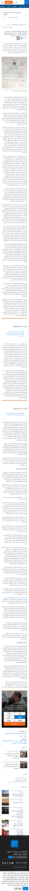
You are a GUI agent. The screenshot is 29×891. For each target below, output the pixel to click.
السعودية (15, 6)
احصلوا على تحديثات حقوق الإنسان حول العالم (17, 852)
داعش (21, 736)
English (6, 27)
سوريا (8, 6)
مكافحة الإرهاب (22, 743)
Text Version (16, 867)
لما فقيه (22, 113)
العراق (20, 6)
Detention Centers (8, 741)
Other (9, 720)
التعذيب (14, 743)
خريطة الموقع (24, 867)
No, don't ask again (13, 17)
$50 (20, 714)
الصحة (16, 741)
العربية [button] (15, 2)
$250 (20, 717)
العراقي (15, 45)
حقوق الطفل (23, 741)
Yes (4, 17)
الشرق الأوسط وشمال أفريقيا (18, 733)
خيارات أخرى (17, 888)
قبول (25, 888)
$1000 (20, 720)
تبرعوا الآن (8, 2)
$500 (9, 717)
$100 (9, 714)
